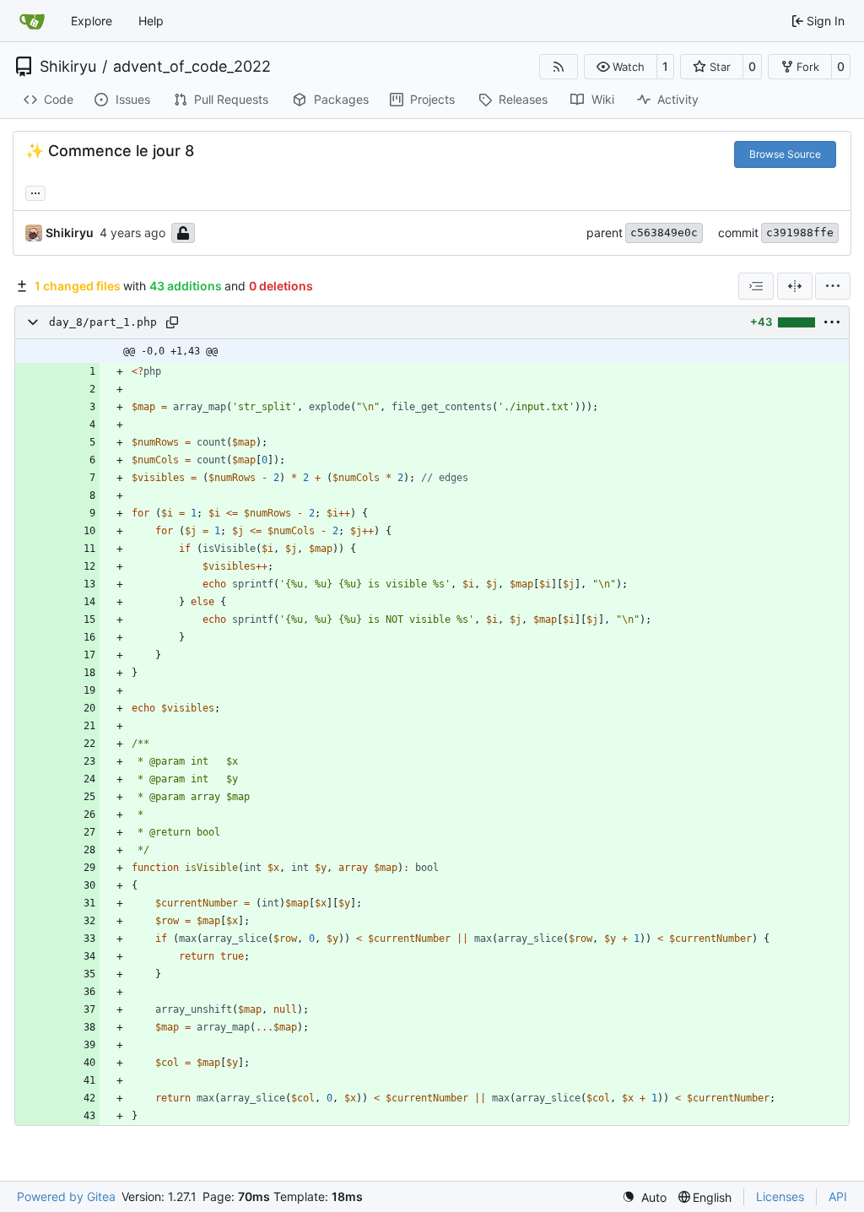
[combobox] (756, 286)
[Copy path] (172, 322)
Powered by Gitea (66, 1196)
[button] (620, 66)
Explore (91, 21)
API (838, 1196)
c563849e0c (664, 232)
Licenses (780, 1196)
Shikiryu (68, 66)
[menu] (832, 286)
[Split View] (795, 286)
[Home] (32, 21)
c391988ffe (800, 232)
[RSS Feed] (558, 66)
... (35, 191)
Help (151, 21)
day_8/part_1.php (103, 322)
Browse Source (785, 154)
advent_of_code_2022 (192, 66)
